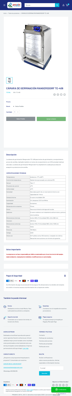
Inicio (5, 13)
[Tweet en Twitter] (61, 94)
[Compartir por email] (64, 94)
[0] (67, 5)
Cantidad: (9, 112)
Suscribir (44, 373)
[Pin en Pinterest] (58, 94)
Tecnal (8, 92)
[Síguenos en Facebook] (53, 385)
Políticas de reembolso (46, 338)
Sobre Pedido (21, 119)
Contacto (42, 335)
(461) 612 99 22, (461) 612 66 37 (12, 364)
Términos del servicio (45, 341)
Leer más (25, 348)
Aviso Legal (30, 389)
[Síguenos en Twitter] (56, 385)
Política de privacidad (45, 344)
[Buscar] (57, 5)
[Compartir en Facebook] (54, 94)
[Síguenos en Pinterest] (63, 385)
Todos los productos (13, 13)
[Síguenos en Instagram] (60, 385)
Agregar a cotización (51, 119)
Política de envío (44, 346)
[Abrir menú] (4, 5)
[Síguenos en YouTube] (67, 385)
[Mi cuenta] (63, 5)
